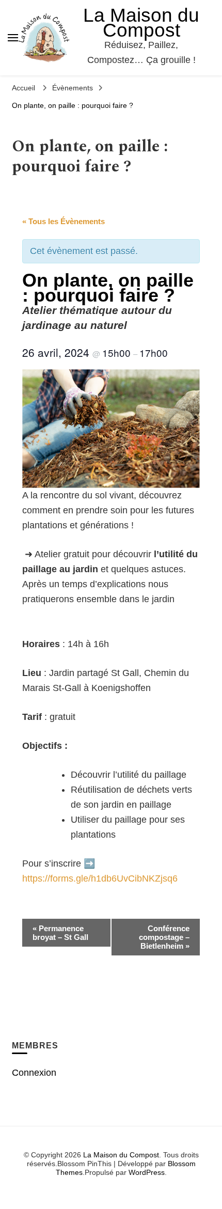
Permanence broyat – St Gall (60, 932)
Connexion (34, 1072)
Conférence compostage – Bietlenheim (164, 937)
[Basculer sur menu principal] (13, 37)
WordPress (147, 1172)
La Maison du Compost (141, 23)
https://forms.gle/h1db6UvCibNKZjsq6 (100, 878)
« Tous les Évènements (63, 221)
